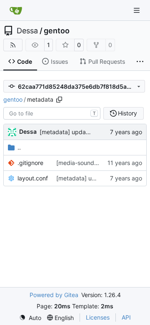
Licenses (98, 317)
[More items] (140, 61)
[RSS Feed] (12, 45)
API (126, 317)
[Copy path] (59, 99)
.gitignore (30, 162)
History (127, 113)
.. (19, 147)
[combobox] (51, 113)
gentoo (57, 31)
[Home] (16, 10)
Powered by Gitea (54, 294)
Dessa (27, 31)
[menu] (30, 317)
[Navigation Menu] (137, 10)
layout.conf (33, 178)
